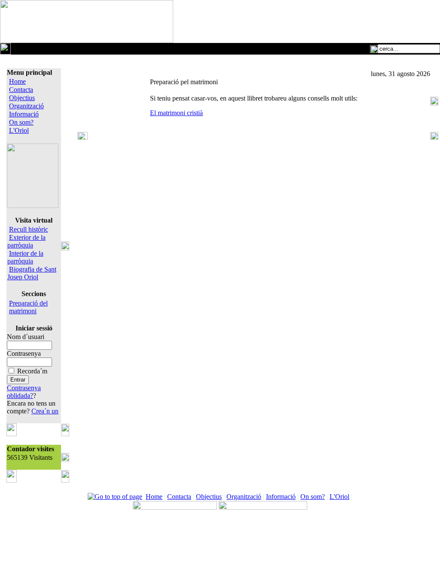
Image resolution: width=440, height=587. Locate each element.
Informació (24, 114)
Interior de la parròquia (25, 257)
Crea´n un (44, 411)
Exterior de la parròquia (26, 241)
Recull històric (28, 229)
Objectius (22, 97)
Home (17, 81)
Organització (26, 106)
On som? (21, 122)
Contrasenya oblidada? (24, 391)
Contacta (21, 89)
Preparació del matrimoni (28, 307)
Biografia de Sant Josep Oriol (31, 273)
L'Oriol (19, 130)
